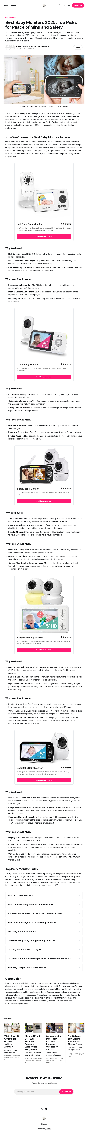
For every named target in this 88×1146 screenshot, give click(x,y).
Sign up (44, 1124)
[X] (42, 1109)
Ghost (48, 1129)
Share (78, 47)
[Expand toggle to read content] (79, 895)
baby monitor (10, 18)
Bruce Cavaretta (23, 46)
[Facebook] (46, 1109)
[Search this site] (60, 5)
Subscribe (78, 5)
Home (6, 5)
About (13, 5)
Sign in (67, 5)
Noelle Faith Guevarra (40, 46)
